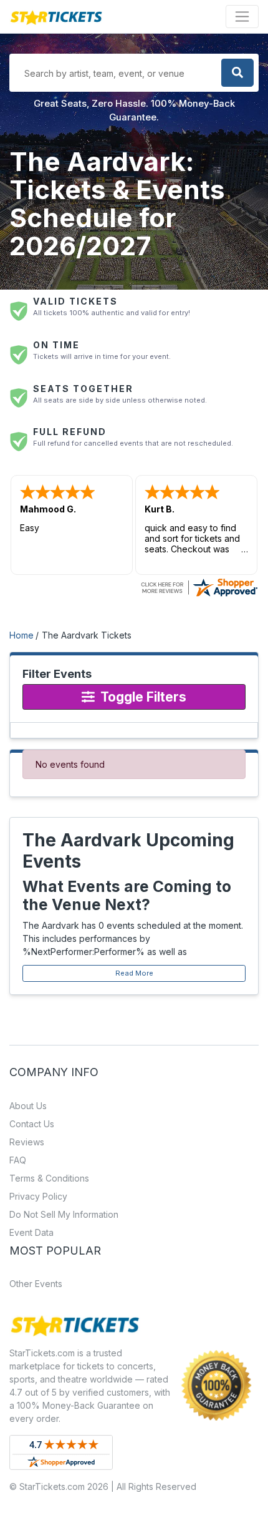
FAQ (17, 1160)
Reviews (26, 1142)
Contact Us (31, 1124)
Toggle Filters (141, 697)
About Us (28, 1105)
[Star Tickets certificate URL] (199, 586)
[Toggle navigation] (242, 16)
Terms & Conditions (49, 1178)
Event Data (31, 1232)
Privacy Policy (38, 1196)
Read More (134, 973)
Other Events (35, 1283)
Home (21, 635)
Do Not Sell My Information (63, 1214)
